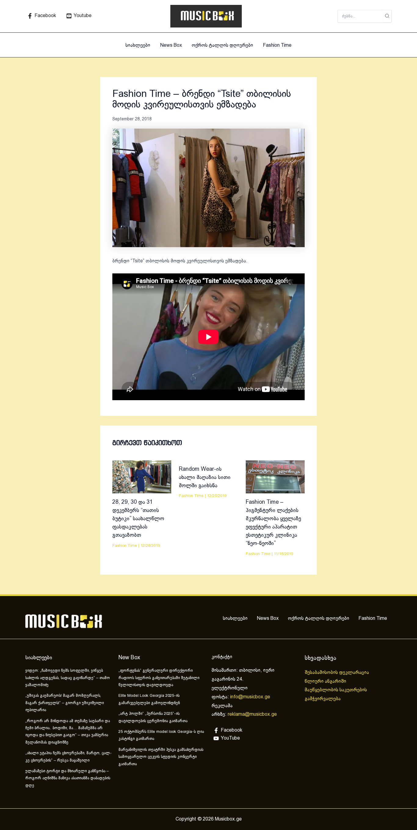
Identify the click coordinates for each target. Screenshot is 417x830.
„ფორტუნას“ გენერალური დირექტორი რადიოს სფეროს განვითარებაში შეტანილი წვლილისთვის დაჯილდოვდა (158, 678)
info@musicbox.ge (250, 697)
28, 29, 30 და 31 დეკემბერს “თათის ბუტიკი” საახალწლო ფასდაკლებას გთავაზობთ (138, 519)
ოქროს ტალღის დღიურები (222, 45)
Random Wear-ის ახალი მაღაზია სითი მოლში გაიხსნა (204, 477)
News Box (171, 45)
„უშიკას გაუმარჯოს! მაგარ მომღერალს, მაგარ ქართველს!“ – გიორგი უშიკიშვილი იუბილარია (64, 703)
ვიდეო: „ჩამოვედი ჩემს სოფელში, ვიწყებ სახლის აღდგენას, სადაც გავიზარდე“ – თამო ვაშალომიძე (67, 678)
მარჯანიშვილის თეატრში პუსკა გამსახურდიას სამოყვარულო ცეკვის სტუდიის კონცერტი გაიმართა (160, 757)
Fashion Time (277, 45)
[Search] (387, 16)
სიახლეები (137, 45)
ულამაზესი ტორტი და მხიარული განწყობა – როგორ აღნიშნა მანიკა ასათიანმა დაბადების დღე (67, 779)
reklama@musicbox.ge (252, 714)
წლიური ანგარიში (326, 681)
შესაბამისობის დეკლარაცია (337, 672)
